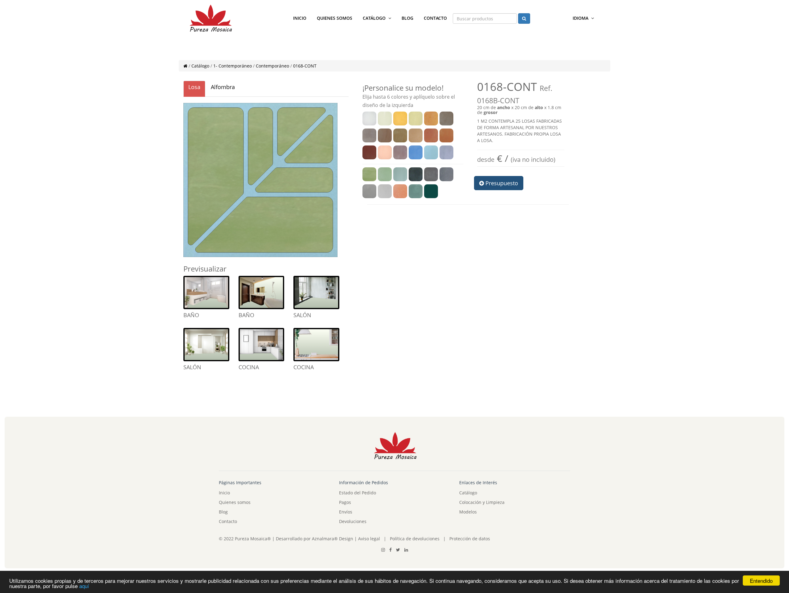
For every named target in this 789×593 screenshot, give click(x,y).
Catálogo (375, 18)
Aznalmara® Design (332, 539)
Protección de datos (469, 539)
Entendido (761, 580)
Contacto (435, 18)
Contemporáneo (272, 66)
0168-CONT (305, 66)
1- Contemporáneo (232, 66)
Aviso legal (368, 539)
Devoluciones (352, 521)
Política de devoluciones (414, 539)
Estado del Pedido (357, 493)
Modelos (468, 512)
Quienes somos (334, 18)
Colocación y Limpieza (482, 502)
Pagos (345, 502)
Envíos (345, 512)
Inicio (299, 18)
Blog (407, 18)
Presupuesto (501, 183)
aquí (84, 586)
